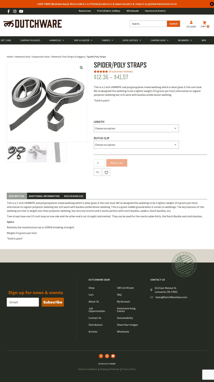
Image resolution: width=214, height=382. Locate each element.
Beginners (183, 40)
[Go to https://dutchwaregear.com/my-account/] (191, 25)
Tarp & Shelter (81, 40)
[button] (81, 68)
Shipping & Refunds (110, 369)
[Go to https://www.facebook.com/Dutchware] (8, 12)
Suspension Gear (40, 56)
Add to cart (117, 162)
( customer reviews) (121, 71)
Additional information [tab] (44, 196)
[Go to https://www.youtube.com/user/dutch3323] (21, 12)
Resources (85, 10)
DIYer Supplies (130, 40)
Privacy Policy (129, 369)
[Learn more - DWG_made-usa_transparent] (184, 264)
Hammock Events (155, 10)
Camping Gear (158, 40)
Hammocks (55, 40)
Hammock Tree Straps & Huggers (68, 56)
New (204, 40)
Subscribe (52, 302)
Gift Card (6, 40)
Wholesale (133, 10)
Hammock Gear (22, 56)
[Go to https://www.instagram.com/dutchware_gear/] (15, 12)
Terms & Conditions (87, 369)
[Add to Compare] (97, 172)
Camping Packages (30, 40)
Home (10, 56)
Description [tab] (16, 196)
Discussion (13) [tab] (73, 196)
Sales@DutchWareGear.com (171, 297)
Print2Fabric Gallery (108, 10)
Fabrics (106, 40)
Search (174, 23)
